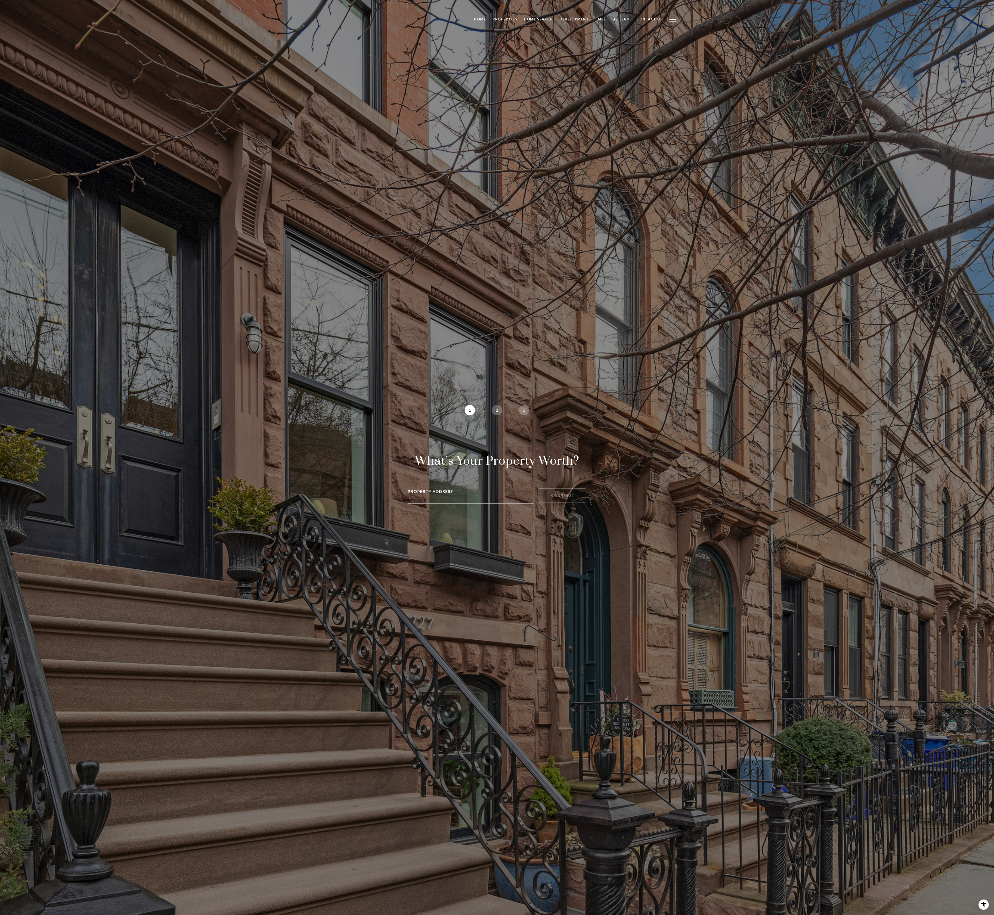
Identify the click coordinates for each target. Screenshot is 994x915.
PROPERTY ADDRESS (430, 491)
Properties (505, 19)
